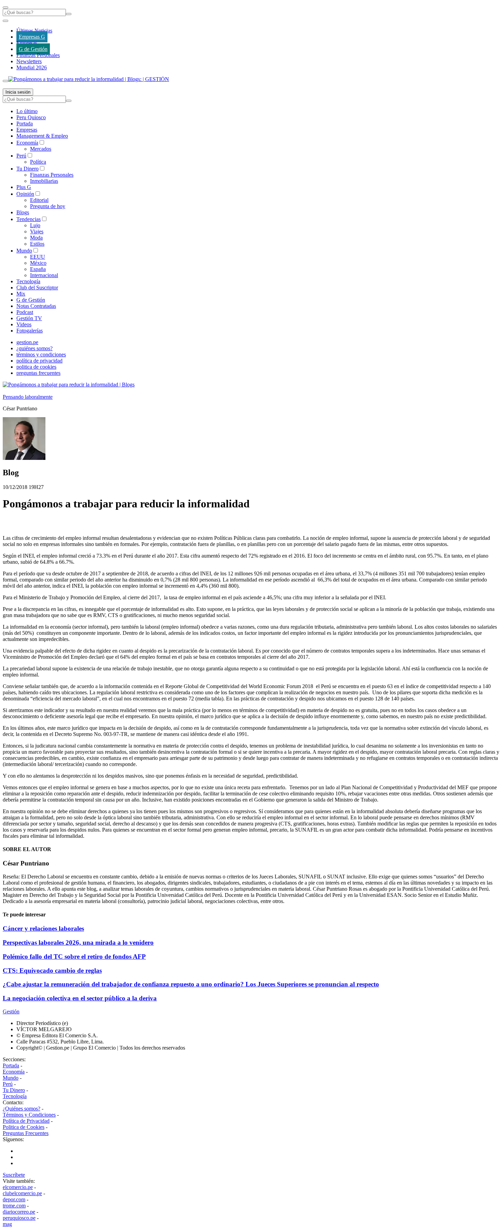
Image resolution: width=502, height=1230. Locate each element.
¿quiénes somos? (34, 348)
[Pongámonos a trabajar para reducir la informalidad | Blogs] (69, 384)
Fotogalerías (29, 330)
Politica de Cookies (23, 1127)
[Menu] (5, 7)
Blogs (22, 212)
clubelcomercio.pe (22, 1193)
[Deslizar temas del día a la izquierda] (5, 21)
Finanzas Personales (38, 55)
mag (7, 1224)
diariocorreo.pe (19, 1212)
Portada (24, 123)
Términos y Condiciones (29, 1115)
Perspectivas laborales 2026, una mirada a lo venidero (78, 942)
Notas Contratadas (36, 306)
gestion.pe (27, 342)
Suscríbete (14, 1175)
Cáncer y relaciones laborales (43, 928)
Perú (21, 156)
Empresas (26, 43)
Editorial (39, 200)
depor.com (14, 1199)
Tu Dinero (27, 169)
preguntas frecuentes (38, 373)
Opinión (25, 194)
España (38, 269)
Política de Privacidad (26, 1121)
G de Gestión (33, 49)
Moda (36, 238)
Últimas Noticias (34, 30)
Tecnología (28, 281)
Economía (27, 143)
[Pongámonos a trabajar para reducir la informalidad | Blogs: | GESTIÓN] (88, 79)
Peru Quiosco (31, 117)
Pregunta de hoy (47, 206)
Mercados (40, 149)
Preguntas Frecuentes (25, 1133)
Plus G (23, 187)
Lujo (35, 225)
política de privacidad (39, 361)
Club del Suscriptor (37, 287)
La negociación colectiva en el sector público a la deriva (80, 998)
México (38, 263)
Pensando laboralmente (28, 397)
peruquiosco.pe (19, 1218)
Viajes (36, 231)
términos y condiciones (41, 354)
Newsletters (29, 61)
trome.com (14, 1205)
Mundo (24, 251)
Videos (23, 324)
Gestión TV (29, 318)
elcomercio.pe (18, 1187)
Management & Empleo (42, 136)
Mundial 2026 (31, 67)
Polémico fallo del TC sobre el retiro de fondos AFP (74, 956)
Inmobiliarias (44, 181)
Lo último (27, 111)
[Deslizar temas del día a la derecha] (5, 81)
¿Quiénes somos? (21, 1108)
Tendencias (28, 219)
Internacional (44, 275)
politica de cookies (36, 367)
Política (38, 162)
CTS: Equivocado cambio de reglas (52, 970)
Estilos (37, 244)
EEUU (37, 257)
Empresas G (32, 37)
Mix (20, 294)
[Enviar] (68, 14)
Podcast (24, 312)
